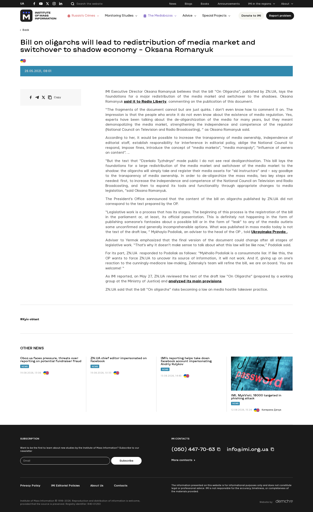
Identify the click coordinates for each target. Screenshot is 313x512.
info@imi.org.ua (247, 449)
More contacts (181, 460)
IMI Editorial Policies (65, 485)
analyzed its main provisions (194, 281)
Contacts (120, 485)
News (172, 3)
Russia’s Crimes (83, 15)
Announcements (229, 3)
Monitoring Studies (119, 15)
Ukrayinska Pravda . (269, 232)
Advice (187, 15)
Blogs (188, 3)
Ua (22, 3)
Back (26, 29)
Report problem (280, 15)
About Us (96, 485)
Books (205, 3)
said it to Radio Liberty (145, 101)
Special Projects (214, 15)
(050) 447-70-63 (193, 449)
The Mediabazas (160, 15)
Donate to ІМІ (251, 15)
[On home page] (38, 16)
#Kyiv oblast (29, 319)
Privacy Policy (30, 485)
